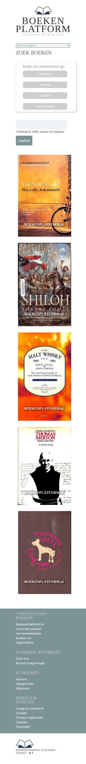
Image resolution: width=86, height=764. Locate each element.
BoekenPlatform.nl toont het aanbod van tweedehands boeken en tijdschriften (30, 633)
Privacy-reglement (29, 717)
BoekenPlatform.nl (38, 652)
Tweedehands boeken (31, 615)
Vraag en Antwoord (30, 708)
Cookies (21, 722)
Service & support (26, 700)
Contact (21, 713)
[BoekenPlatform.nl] (43, 19)
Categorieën (25, 683)
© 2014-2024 (48, 750)
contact (21, 753)
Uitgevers (23, 688)
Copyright (23, 726)
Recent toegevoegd (30, 663)
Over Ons (22, 658)
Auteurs (21, 679)
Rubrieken (27, 672)
